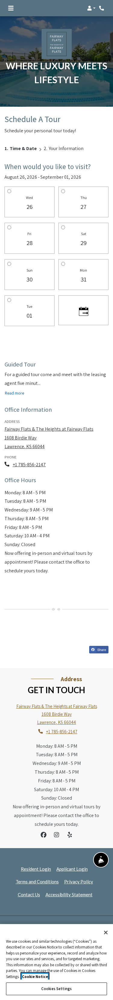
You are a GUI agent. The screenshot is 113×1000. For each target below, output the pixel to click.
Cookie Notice (35, 976)
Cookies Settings (56, 988)
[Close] (105, 932)
